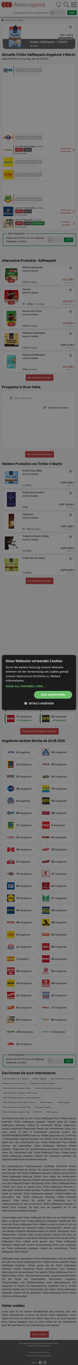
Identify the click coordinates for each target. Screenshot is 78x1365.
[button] (39, 686)
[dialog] (39, 682)
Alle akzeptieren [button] (53, 694)
